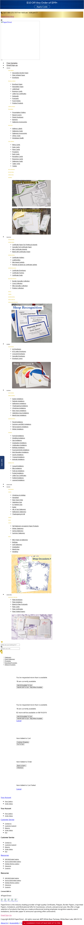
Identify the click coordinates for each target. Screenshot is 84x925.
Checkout (20, 768)
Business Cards (17, 91)
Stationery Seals (17, 131)
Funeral (9, 519)
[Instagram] (16, 901)
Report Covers (17, 115)
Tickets (14, 166)
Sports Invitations (17, 455)
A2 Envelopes (16, 349)
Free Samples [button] (12, 63)
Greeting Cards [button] (9, 484)
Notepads (15, 96)
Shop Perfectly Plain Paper (12, 597)
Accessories (10, 125)
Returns (7, 828)
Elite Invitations (17, 468)
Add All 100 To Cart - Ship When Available (29, 687)
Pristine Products (17, 103)
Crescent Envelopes (18, 354)
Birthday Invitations (18, 447)
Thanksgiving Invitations (20, 406)
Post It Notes (16, 101)
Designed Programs (11, 663)
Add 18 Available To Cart (24, 685)
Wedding (15, 552)
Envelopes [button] (8, 344)
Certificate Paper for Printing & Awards (24, 245)
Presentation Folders (19, 112)
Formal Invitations (18, 436)
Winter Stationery (17, 528)
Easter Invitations (17, 399)
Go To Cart (20, 744)
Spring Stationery (17, 531)
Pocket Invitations (18, 473)
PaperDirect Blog (7, 16)
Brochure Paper (17, 84)
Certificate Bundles (11, 296)
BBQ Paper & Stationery (20, 540)
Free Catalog (8, 801)
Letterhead (15, 89)
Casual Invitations (18, 466)
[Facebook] (9, 901)
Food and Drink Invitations (20, 450)
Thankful (9, 517)
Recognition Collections (12, 278)
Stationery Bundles (11, 106)
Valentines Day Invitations (20, 413)
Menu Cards (16, 145)
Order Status (9, 804)
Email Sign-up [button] (12, 65)
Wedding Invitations (18, 438)
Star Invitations (17, 440)
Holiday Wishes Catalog (12, 864)
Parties (9, 536)
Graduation (16, 547)
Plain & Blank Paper (18, 75)
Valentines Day (17, 502)
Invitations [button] (9, 390)
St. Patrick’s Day (17, 505)
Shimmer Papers (11, 174)
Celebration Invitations (19, 445)
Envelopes (15, 77)
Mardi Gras (15, 549)
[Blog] (5, 901)
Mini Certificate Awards (19, 249)
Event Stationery (11, 141)
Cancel (18, 721)
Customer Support (10, 826)
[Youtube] (2, 901)
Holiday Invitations (11, 395)
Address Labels (17, 128)
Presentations (10, 109)
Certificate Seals (17, 275)
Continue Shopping (22, 742)
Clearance (8, 866)
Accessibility (14, 923)
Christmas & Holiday (19, 495)
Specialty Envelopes (18, 356)
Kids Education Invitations (20, 452)
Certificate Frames (18, 273)
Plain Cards (16, 607)
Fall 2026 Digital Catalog (12, 859)
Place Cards (16, 149)
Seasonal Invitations (11, 418)
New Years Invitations (19, 411)
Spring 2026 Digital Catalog (13, 861)
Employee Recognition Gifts (13, 302)
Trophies (9, 294)
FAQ (6, 832)
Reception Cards (17, 156)
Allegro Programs (10, 665)
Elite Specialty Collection (20, 286)
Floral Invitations (17, 422)
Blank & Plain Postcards (20, 604)
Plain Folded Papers (18, 611)
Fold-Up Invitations (18, 471)
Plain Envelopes (17, 600)
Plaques (9, 291)
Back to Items (21, 765)
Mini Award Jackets (18, 262)
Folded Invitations (18, 478)
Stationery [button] (8, 67)
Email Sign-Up (6, 915)
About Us (4, 923)
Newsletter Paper (17, 87)
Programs (15, 152)
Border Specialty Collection (21, 281)
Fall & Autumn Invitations (20, 427)
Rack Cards (15, 154)
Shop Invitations (11, 392)
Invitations (10, 177)
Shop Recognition (11, 239)
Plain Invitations (17, 602)
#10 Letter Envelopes (19, 351)
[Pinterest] (12, 901)
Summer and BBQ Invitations (21, 424)
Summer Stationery (18, 533)
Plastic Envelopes (17, 117)
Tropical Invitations (18, 457)
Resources (5, 855)
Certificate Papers (11, 242)
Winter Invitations (17, 429)
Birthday (15, 542)
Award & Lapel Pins (11, 299)
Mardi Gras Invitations (19, 415)
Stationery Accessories (19, 122)
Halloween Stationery (19, 512)
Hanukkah (15, 497)
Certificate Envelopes (19, 270)
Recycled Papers (11, 172)
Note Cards (16, 147)
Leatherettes (16, 260)
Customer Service (7, 819)
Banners (15, 119)
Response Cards (17, 159)
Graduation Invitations (19, 443)
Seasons (9, 522)
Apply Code (42, 6)
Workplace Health (18, 138)
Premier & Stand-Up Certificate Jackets (24, 265)
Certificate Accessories (12, 267)
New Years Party (17, 500)
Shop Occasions (11, 489)
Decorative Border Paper (20, 73)
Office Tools (16, 136)
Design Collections (11, 169)
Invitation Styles (11, 462)
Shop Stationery (11, 70)
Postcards (15, 98)
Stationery (8, 657)
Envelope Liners (17, 358)
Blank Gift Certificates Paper (21, 252)
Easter (14, 507)
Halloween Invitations (19, 403)
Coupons (8, 868)
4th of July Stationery (19, 509)
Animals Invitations (18, 459)
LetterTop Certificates (19, 94)
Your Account (6, 797)
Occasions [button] (8, 486)
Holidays (9, 491)
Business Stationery (12, 80)
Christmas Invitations (19, 408)
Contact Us (8, 824)
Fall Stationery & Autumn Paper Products (25, 526)
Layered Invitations (18, 480)
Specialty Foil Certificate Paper (22, 247)
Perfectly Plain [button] (9, 594)
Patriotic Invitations (18, 401)
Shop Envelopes (11, 346)
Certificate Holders (11, 254)
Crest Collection (17, 283)
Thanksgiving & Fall (18, 514)
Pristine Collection (18, 288)
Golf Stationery (17, 544)
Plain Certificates (17, 609)
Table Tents (16, 164)
